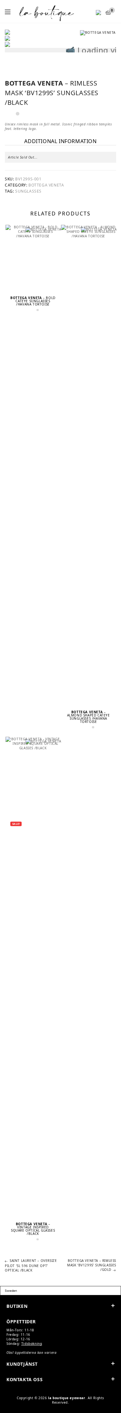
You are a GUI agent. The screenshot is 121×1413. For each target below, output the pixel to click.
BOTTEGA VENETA (46, 185)
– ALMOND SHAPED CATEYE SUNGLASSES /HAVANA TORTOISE (88, 716)
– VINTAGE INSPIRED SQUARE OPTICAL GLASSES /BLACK (33, 1228)
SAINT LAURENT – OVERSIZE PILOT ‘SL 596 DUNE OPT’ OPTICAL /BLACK (31, 1265)
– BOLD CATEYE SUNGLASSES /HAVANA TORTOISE (32, 301)
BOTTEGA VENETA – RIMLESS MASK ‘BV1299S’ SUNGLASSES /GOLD (91, 1265)
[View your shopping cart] (108, 12)
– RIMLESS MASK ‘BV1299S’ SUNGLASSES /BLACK (51, 93)
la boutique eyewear (66, 1398)
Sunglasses (28, 191)
